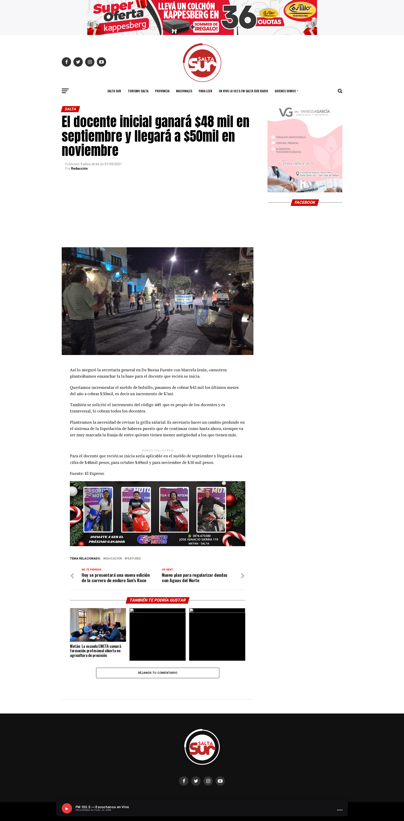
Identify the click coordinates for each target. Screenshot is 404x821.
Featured (133, 558)
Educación (113, 558)
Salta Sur (114, 90)
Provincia (162, 90)
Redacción (79, 168)
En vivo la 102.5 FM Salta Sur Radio (243, 90)
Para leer (205, 90)
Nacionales (184, 90)
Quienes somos (285, 90)
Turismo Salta (138, 90)
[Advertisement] (157, 212)
